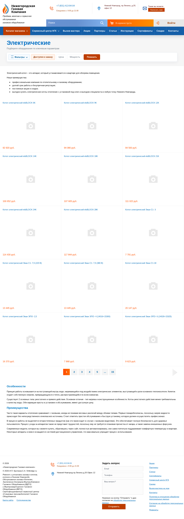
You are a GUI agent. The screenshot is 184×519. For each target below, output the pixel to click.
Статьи (113, 31)
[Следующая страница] (174, 372)
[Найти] (101, 23)
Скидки (160, 31)
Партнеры (99, 31)
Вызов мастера (71, 31)
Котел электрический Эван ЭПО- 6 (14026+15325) (148, 316)
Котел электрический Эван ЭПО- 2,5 (20, 316)
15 (112, 372)
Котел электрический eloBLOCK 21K (142, 156)
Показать (92, 57)
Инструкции (127, 31)
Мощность (75, 57)
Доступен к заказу (43, 57)
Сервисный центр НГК (159, 480)
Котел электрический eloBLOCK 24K (20, 209)
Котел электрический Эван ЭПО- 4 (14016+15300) (87, 316)
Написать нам (156, 10)
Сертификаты (145, 31)
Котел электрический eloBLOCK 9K (80, 103)
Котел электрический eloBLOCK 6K (19, 103)
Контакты (173, 31)
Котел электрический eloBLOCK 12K (142, 103)
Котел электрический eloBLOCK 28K (81, 209)
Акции (87, 31)
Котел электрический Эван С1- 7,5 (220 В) (22, 263)
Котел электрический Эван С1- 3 (140, 209)
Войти (171, 23)
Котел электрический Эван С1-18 (140, 263)
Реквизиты (153, 510)
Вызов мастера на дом (159, 488)
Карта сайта (8, 500)
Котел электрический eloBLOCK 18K (81, 156)
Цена (61, 57)
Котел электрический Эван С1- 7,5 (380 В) (83, 263)
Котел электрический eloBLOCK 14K (20, 156)
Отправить (113, 506)
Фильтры (20, 57)
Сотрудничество (24, 500)
